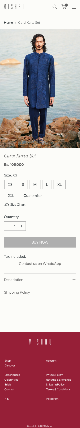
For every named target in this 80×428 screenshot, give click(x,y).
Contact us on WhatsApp (40, 263)
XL (59, 184)
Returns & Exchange (58, 379)
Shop (7, 360)
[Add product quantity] (22, 226)
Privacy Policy (54, 374)
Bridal (8, 384)
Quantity (11, 217)
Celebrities (11, 379)
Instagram (52, 398)
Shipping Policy (55, 384)
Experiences (12, 374)
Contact (9, 389)
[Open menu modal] (73, 6)
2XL (11, 195)
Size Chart (17, 205)
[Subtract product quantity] (8, 226)
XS (10, 184)
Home (8, 23)
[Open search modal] (54, 6)
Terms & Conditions (58, 389)
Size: (10, 175)
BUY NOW (40, 242)
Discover (9, 365)
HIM (7, 398)
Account (51, 360)
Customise (33, 195)
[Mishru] (14, 6)
